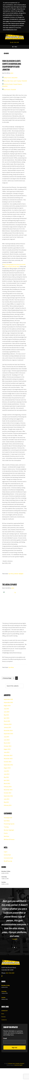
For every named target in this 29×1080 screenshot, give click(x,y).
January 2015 (7, 727)
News (2, 1013)
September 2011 (8, 796)
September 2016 (8, 699)
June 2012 (6, 774)
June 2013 (6, 752)
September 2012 (8, 765)
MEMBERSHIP (4, 1010)
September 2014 (8, 733)
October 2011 (7, 793)
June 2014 (6, 740)
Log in (5, 851)
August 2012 (7, 768)
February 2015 (8, 724)
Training (6, 827)
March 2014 (7, 743)
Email (5, 1038)
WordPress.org (8, 861)
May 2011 (6, 802)
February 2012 (8, 786)
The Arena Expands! (9, 585)
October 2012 (7, 761)
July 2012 (6, 771)
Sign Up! (14, 1047)
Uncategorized (8, 817)
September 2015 (8, 702)
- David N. (14, 939)
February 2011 (8, 805)
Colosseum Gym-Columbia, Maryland (16, 1063)
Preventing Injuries (9, 824)
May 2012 (6, 777)
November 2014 (8, 730)
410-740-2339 (10, 973)
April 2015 (6, 718)
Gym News (11, 573)
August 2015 (7, 705)
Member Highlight (18, 573)
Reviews (3, 1016)
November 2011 (8, 789)
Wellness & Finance (9, 839)
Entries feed (7, 855)
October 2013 (7, 746)
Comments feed (8, 858)
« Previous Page (6, 678)
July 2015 (6, 708)
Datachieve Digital (18, 1065)
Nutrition (6, 836)
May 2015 (6, 715)
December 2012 (8, 755)
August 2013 (7, 749)
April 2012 (6, 780)
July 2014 (6, 737)
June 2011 (6, 799)
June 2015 (6, 712)
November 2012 (8, 758)
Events (6, 833)
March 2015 (7, 721)
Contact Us (4, 1019)
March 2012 (7, 783)
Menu (16, 46)
